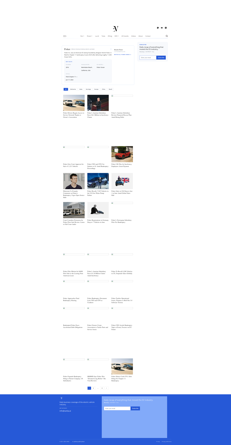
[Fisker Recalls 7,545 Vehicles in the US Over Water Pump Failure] (98, 181)
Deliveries (73, 89)
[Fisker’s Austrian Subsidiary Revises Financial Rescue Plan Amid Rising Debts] (122, 103)
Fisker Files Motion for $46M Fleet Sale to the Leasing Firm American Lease (73, 273)
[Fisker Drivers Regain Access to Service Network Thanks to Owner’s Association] (74, 103)
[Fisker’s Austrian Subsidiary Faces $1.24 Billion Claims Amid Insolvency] (98, 261)
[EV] (115, 29)
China (103, 89)
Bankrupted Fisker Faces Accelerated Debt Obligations (72, 326)
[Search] (167, 36)
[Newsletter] (161, 28)
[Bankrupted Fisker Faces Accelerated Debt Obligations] (74, 315)
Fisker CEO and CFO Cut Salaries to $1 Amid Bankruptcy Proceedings (97, 166)
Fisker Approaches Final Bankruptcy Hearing (71, 299)
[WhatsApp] (157, 28)
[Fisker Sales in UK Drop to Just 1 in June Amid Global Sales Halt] (122, 181)
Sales (80, 89)
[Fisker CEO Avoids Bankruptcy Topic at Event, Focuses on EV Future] (122, 315)
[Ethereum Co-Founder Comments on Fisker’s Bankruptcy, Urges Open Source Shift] (74, 181)
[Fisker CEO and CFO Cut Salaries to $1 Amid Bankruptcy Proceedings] (98, 154)
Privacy (158, 441)
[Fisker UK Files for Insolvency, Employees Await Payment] (122, 154)
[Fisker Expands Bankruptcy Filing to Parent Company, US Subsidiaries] (74, 366)
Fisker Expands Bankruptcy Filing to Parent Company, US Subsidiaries (73, 378)
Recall (110, 89)
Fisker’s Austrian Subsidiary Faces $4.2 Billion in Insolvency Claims (97, 115)
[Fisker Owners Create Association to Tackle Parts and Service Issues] (98, 315)
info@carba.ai (65, 411)
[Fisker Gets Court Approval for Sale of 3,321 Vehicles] (74, 154)
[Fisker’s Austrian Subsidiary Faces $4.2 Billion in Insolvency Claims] (98, 103)
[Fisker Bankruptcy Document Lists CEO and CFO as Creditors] (98, 288)
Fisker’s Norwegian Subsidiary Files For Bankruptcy (121, 221)
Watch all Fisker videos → (122, 54)
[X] (165, 28)
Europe (96, 89)
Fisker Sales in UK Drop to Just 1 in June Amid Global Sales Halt (121, 193)
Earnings (88, 89)
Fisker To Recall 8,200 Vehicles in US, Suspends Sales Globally (121, 272)
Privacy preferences (166, 441)
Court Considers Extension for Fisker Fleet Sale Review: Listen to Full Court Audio (73, 222)
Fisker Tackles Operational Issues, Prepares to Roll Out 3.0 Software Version (121, 300)
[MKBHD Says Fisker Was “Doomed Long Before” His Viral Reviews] (98, 366)
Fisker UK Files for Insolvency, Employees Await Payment (121, 165)
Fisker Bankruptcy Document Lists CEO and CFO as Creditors (97, 300)
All (66, 89)
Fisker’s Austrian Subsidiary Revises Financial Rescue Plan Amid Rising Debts (121, 115)
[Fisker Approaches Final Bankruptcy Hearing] (74, 288)
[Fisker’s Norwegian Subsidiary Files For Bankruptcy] (122, 210)
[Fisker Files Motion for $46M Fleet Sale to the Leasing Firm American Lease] (74, 261)
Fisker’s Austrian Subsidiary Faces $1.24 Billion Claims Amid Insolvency (96, 273)
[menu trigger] (66, 36)
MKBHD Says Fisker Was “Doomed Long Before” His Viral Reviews (96, 378)
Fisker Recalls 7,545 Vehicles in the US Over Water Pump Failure (97, 193)
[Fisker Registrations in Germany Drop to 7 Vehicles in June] (98, 210)
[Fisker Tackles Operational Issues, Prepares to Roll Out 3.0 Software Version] (122, 288)
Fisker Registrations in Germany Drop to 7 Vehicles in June (98, 221)
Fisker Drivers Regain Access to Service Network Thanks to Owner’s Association (73, 115)
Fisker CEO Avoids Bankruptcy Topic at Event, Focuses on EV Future (121, 327)
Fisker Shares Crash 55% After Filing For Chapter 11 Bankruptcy (121, 378)
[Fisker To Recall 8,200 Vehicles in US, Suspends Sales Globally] (122, 261)
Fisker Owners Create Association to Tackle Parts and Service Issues (97, 327)
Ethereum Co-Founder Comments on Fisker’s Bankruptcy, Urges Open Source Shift (73, 194)
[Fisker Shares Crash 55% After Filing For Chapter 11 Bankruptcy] (122, 366)
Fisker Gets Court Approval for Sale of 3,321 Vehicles (73, 165)
